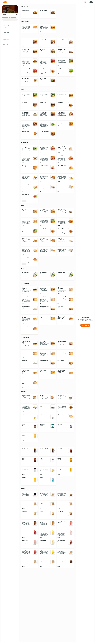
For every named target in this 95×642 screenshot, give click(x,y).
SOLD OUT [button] (23, 264)
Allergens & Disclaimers (12, 17)
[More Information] (17, 14)
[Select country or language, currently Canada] (82, 2)
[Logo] (5, 2)
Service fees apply (5, 17)
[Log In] (85, 2)
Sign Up (91, 2)
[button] (10, 23)
